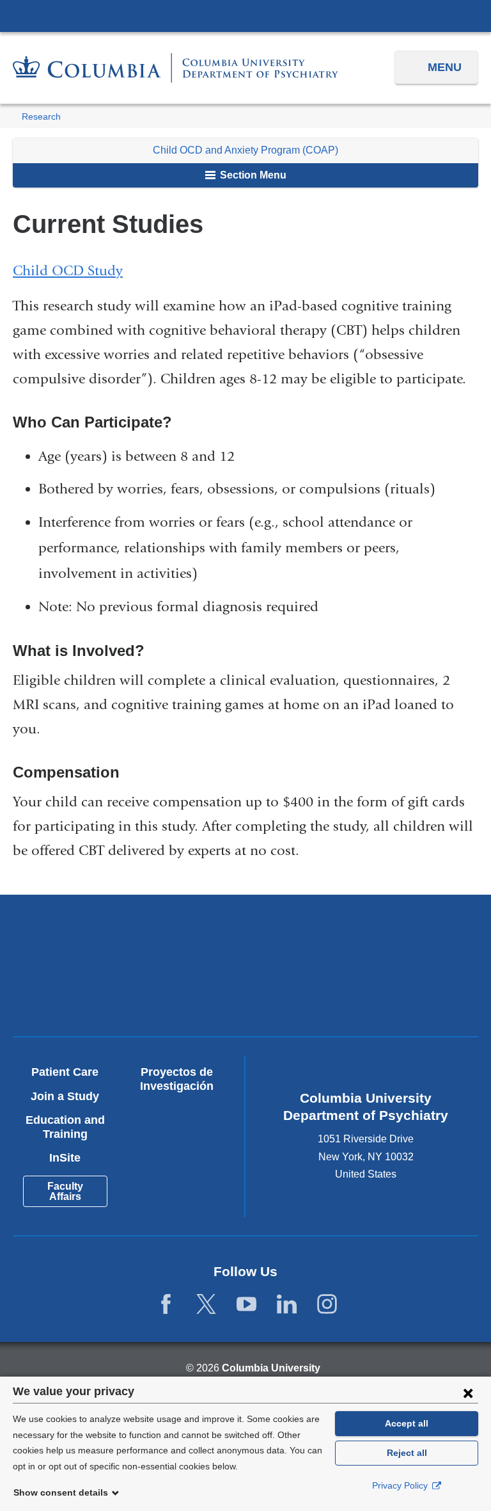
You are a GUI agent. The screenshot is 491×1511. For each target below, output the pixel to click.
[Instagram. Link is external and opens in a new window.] (327, 1304)
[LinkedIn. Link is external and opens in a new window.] (286, 1304)
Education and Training (65, 1127)
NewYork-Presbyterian (361, 938)
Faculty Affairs (65, 1191)
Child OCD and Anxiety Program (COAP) (245, 150)
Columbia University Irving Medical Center (245, 15)
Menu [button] (445, 67)
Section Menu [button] (251, 175)
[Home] (175, 68)
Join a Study (65, 1096)
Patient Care (64, 1072)
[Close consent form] (468, 1392)
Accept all (406, 1423)
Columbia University (271, 1368)
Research (41, 117)
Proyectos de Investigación (177, 1079)
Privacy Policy (401, 1485)
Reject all (407, 1453)
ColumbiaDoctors (361, 989)
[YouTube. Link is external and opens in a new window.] (246, 1304)
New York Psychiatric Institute (129, 993)
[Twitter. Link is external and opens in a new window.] (206, 1304)
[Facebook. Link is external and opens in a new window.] (165, 1304)
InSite (65, 1157)
